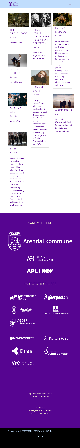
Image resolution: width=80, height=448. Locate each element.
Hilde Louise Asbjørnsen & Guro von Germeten (41, 36)
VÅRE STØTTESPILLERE (27, 431)
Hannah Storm (38, 88)
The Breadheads (18, 31)
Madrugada (63, 110)
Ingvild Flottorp (16, 71)
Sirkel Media (47, 431)
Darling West (15, 110)
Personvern (12, 431)
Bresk (14, 148)
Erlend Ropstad (61, 30)
